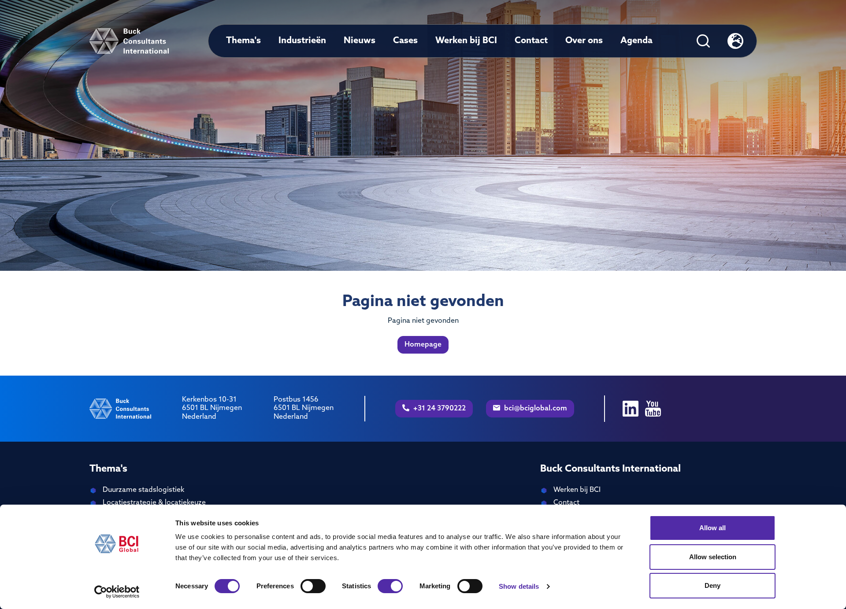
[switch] (313, 586)
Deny (712, 585)
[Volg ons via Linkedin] (630, 409)
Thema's (243, 41)
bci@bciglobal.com (534, 408)
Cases (405, 41)
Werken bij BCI (466, 41)
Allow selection (712, 557)
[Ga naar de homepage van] (129, 40)
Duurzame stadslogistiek (143, 490)
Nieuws (359, 41)
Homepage (423, 344)
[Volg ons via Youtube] (653, 409)
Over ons (584, 41)
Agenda (636, 41)
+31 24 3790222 (439, 408)
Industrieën (302, 41)
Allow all (712, 527)
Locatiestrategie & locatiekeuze (154, 502)
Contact (531, 41)
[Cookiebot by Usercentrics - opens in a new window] (117, 591)
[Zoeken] (703, 40)
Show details (519, 586)
